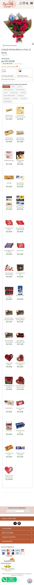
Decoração (15, 98)
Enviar (27, 511)
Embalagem (21, 95)
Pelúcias (20, 86)
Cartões (13, 86)
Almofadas (23, 92)
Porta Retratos (7, 98)
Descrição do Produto (8, 79)
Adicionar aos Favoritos (11, 45)
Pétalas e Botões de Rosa (9, 95)
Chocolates (6, 86)
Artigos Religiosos (8, 101)
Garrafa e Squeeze (20, 89)
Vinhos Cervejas (14, 92)
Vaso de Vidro (23, 98)
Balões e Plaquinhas (8, 89)
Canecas (6, 92)
